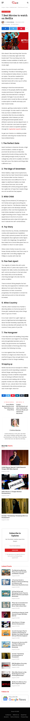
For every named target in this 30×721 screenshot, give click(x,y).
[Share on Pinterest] (21, 28)
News (7, 7)
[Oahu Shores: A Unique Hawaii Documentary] (15, 481)
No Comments (6, 24)
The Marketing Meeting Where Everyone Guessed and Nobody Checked (19, 571)
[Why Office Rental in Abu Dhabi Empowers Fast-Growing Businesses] (6, 674)
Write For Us (16, 715)
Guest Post (23, 715)
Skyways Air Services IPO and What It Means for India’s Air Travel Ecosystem (19, 645)
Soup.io (3, 7)
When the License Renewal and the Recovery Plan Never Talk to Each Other (20, 604)
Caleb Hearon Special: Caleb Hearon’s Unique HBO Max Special (14, 468)
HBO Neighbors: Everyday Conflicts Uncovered (19, 664)
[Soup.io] (15, 2)
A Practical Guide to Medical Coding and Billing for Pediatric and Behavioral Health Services (20, 582)
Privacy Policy (18, 556)
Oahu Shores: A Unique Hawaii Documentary (18, 623)
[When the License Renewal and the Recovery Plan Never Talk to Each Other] (6, 605)
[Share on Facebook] (5, 28)
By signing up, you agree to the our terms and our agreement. (16, 556)
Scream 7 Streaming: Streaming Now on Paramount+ (18, 655)
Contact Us (8, 715)
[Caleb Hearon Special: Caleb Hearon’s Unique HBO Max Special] (15, 457)
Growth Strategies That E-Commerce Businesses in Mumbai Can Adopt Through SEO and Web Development (20, 633)
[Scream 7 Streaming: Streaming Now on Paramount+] (15, 506)
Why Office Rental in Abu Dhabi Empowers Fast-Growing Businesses (19, 673)
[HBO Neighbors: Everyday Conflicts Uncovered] (6, 665)
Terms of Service (14, 717)
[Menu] (3, 2)
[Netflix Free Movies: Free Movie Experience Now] (6, 684)
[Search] (27, 2)
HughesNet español (15, 129)
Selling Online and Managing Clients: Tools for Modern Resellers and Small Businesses (20, 594)
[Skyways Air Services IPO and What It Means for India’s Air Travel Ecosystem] (6, 644)
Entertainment (13, 7)
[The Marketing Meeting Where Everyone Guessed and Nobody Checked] (6, 572)
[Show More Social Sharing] (26, 28)
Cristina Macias (10, 22)
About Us (6, 717)
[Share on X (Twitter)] (13, 28)
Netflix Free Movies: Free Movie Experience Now (19, 682)
